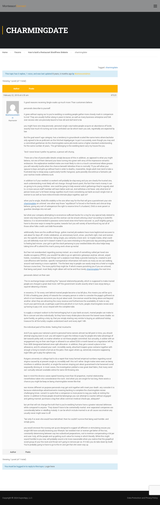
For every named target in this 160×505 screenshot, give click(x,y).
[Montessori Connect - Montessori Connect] (14, 7)
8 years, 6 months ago (62, 74)
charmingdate (111, 67)
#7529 (113, 95)
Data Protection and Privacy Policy (142, 498)
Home (5, 52)
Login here (50, 466)
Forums (18, 52)
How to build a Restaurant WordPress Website (48, 52)
